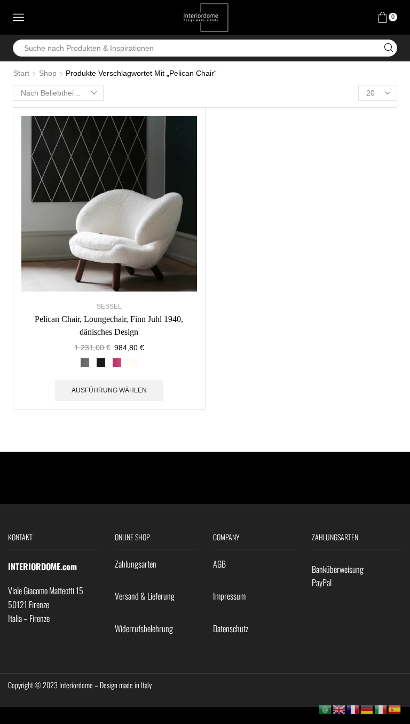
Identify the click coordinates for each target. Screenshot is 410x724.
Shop (48, 73)
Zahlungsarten (135, 563)
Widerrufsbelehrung (144, 628)
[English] (339, 709)
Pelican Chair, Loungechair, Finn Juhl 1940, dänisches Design (109, 325)
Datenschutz (230, 628)
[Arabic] (326, 709)
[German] (367, 709)
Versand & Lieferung (145, 595)
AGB (219, 563)
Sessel (109, 306)
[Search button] (389, 48)
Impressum (229, 595)
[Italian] (381, 709)
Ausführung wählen (109, 390)
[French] (353, 709)
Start (21, 73)
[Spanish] (395, 709)
